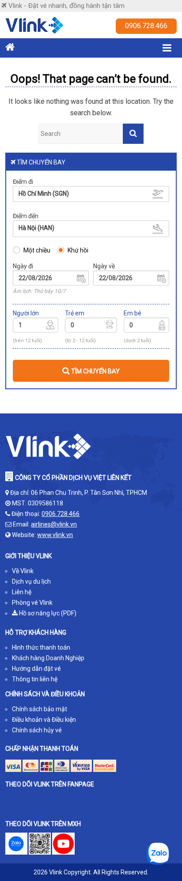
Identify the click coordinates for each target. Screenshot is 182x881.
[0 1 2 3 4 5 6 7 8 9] (91, 326)
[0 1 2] (146, 326)
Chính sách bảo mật (39, 709)
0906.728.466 (146, 26)
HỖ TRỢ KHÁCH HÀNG (35, 632)
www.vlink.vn (55, 534)
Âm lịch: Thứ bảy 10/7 (39, 291)
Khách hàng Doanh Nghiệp (48, 658)
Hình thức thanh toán (41, 647)
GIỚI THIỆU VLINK (28, 555)
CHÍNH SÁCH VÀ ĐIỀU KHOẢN (45, 694)
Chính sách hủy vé (37, 730)
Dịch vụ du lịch (31, 581)
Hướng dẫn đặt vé (36, 668)
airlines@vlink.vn (54, 524)
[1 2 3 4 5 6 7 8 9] (35, 326)
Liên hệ (21, 592)
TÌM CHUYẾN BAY (95, 371)
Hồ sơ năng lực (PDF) (47, 613)
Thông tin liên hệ (34, 679)
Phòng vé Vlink (32, 602)
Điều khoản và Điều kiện (44, 719)
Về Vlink (23, 570)
